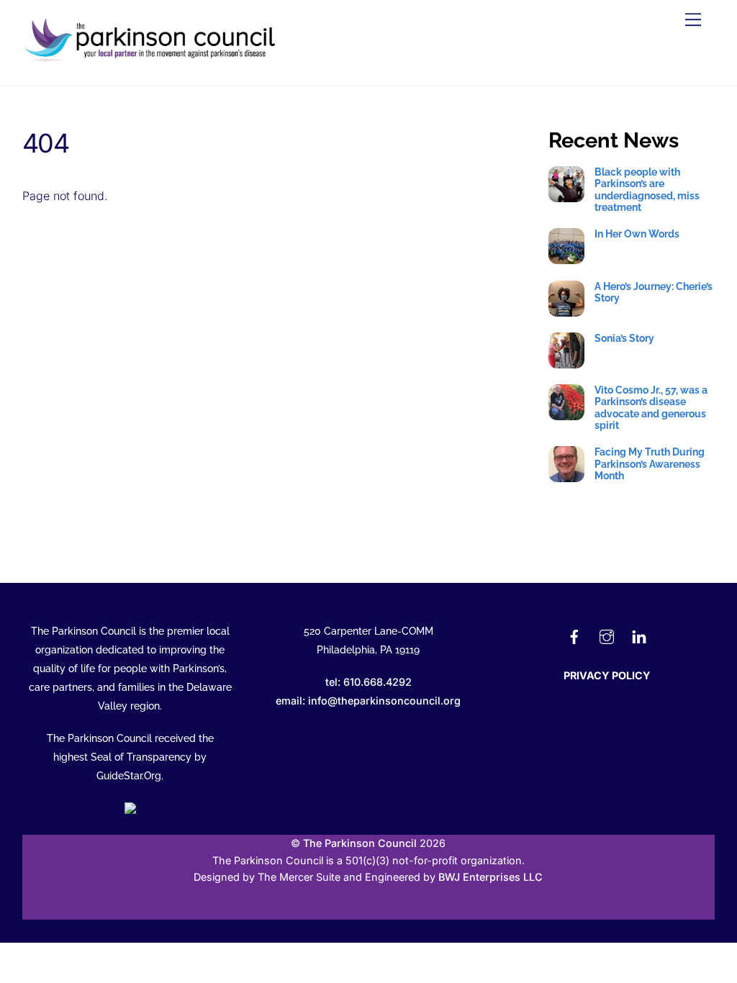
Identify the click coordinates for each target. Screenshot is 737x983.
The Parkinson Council (360, 843)
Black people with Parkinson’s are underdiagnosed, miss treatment (647, 189)
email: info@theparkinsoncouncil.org (368, 700)
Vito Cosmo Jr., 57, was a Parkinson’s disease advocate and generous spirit (650, 407)
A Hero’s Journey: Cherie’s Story (653, 292)
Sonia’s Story (624, 338)
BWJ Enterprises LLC (490, 877)
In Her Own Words (636, 234)
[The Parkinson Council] (152, 59)
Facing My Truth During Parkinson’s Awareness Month (649, 463)
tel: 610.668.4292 (368, 682)
